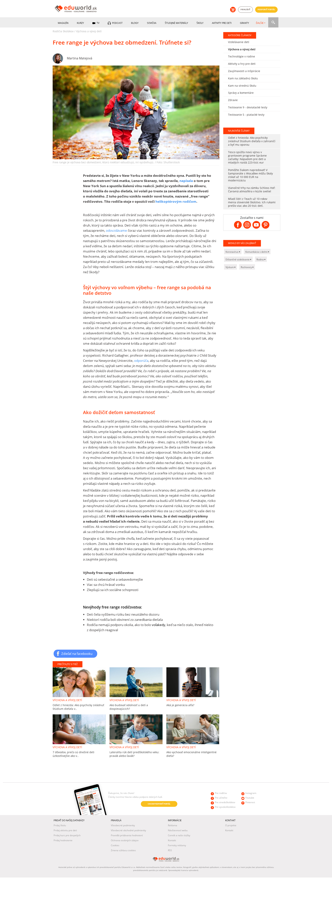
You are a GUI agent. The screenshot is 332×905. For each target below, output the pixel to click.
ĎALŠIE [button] (260, 23)
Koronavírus (232, 251)
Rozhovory (246, 267)
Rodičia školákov (63, 31)
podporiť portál (266, 9)
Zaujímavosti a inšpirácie (244, 71)
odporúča (141, 360)
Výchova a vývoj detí (89, 31)
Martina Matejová (79, 58)
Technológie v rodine (241, 56)
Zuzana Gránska (78, 804)
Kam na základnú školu (243, 78)
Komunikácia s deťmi (256, 251)
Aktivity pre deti (222, 23)
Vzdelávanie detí (238, 42)
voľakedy (158, 625)
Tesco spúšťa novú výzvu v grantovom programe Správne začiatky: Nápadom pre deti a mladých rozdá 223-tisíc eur (247, 157)
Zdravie (233, 100)
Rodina (260, 259)
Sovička (151, 23)
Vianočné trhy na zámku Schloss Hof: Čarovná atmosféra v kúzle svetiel (251, 189)
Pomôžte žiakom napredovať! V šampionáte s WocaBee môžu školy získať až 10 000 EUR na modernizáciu (250, 175)
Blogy (135, 23)
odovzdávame (116, 230)
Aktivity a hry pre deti (242, 64)
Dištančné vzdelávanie (238, 259)
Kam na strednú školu (242, 85)
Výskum (230, 267)
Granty (244, 23)
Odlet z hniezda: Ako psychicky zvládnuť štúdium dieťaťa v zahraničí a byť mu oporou (251, 141)
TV (97, 23)
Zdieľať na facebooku (76, 653)
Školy (200, 23)
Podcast (117, 23)
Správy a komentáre (241, 93)
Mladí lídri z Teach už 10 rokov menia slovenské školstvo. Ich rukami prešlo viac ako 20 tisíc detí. (252, 202)
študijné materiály (176, 23)
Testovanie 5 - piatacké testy (246, 114)
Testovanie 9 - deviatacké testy (247, 107)
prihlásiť (245, 9)
